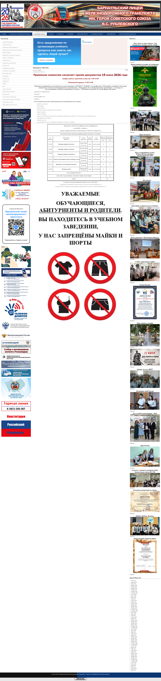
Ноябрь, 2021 (134, 658)
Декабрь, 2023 (134, 623)
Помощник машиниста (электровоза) (66, 154)
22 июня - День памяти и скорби (145, 261)
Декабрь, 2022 (134, 639)
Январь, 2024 (134, 621)
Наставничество (6, 94)
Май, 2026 (133, 580)
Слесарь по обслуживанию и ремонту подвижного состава (66, 159)
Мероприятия (5, 76)
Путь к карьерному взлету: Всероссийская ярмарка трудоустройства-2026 (145, 154)
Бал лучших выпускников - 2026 (145, 413)
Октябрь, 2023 (134, 626)
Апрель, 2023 (134, 633)
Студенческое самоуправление (9, 70)
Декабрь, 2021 (134, 656)
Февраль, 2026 (134, 585)
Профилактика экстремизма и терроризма (11, 55)
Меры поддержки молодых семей (10, 104)
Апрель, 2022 (134, 650)
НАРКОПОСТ (6, 81)
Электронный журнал (7, 44)
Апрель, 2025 (134, 600)
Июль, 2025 (133, 596)
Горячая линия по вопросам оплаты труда (11, 99)
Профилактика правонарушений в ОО (11, 47)
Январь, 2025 (134, 605)
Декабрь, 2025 (134, 588)
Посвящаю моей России (145, 391)
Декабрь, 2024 (134, 606)
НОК (4, 86)
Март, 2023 (133, 635)
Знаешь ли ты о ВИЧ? (145, 369)
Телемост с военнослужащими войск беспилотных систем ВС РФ (145, 471)
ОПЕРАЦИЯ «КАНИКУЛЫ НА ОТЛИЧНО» (144, 206)
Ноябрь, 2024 (134, 608)
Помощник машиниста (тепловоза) (66, 144)
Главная (39, 70)
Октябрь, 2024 (134, 609)
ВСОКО (4, 83)
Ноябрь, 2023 (134, 624)
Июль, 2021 (133, 664)
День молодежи (145, 134)
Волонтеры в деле (144, 110)
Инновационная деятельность (9, 91)
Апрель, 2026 (134, 582)
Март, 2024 (133, 618)
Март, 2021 (133, 670)
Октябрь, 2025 (134, 591)
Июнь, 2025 (133, 597)
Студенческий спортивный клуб (9, 96)
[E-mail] (127, 70)
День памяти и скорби (145, 323)
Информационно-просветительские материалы (12, 50)
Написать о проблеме (46, 60)
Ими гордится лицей (7, 73)
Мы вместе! (147, 180)
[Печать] (125, 70)
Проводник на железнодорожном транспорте (66, 164)
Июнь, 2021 (133, 665)
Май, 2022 (133, 648)
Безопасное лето (6, 65)
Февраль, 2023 (134, 636)
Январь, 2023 (134, 638)
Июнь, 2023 (133, 630)
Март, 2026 (133, 583)
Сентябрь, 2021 (134, 661)
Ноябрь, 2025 (134, 589)
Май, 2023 (133, 632)
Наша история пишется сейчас (145, 538)
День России (144, 445)
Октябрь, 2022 (134, 642)
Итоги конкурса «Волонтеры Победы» (145, 237)
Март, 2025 (133, 602)
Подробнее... (132, 62)
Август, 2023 (134, 629)
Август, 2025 (134, 594)
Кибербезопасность (7, 60)
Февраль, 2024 (134, 620)
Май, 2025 (133, 599)
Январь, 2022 (134, 655)
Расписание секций (6, 52)
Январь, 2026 (134, 586)
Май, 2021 (133, 667)
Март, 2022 (133, 652)
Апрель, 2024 (134, 617)
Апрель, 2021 (134, 668)
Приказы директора (7, 89)
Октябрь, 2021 (134, 659)
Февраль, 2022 (134, 653)
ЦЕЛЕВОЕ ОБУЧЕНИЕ (8, 42)
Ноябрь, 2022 (134, 641)
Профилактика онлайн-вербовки (9, 63)
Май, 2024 (133, 615)
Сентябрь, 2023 (134, 627)
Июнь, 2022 (133, 647)
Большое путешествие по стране (145, 490)
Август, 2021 (134, 662)
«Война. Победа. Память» (145, 516)
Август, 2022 (134, 645)
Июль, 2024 (133, 612)
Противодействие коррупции (9, 68)
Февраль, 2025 (134, 603)
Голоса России (145, 285)
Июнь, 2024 (133, 614)
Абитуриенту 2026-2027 (41, 68)
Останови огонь (6, 78)
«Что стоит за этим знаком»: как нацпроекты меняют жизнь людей (144, 44)
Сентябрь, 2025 (134, 593)
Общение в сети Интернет (8, 57)
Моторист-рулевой (66, 169)
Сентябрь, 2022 (134, 644)
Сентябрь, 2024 (134, 611)
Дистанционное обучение (8, 102)
